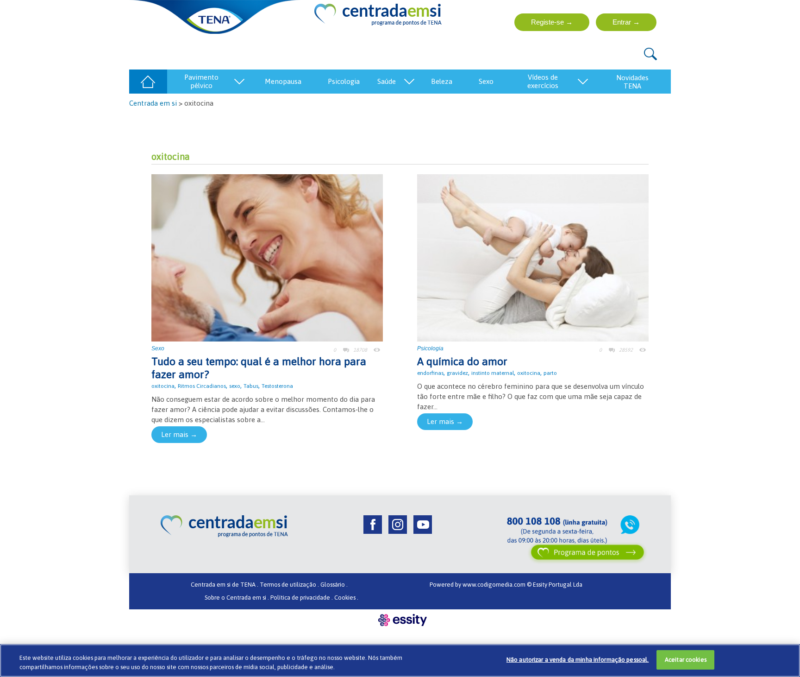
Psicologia (430, 348)
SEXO (486, 81)
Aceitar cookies (685, 659)
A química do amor (462, 361)
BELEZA (441, 81)
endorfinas (430, 373)
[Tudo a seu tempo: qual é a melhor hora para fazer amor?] (267, 257)
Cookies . (346, 597)
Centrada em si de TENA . (224, 584)
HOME (148, 81)
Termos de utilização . (289, 584)
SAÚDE (386, 81)
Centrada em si (153, 103)
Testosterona (277, 386)
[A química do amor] (533, 257)
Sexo (157, 348)
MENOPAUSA (283, 81)
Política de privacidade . (301, 597)
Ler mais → (179, 434)
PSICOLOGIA (344, 81)
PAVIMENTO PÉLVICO (201, 81)
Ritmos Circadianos (202, 386)
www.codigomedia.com (494, 584)
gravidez (457, 373)
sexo (234, 386)
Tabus (251, 386)
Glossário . (334, 584)
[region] (400, 660)
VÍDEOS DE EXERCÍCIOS (542, 81)
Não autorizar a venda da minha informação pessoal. (577, 659)
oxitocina (163, 386)
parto (550, 373)
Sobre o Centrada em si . (237, 597)
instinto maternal (492, 373)
